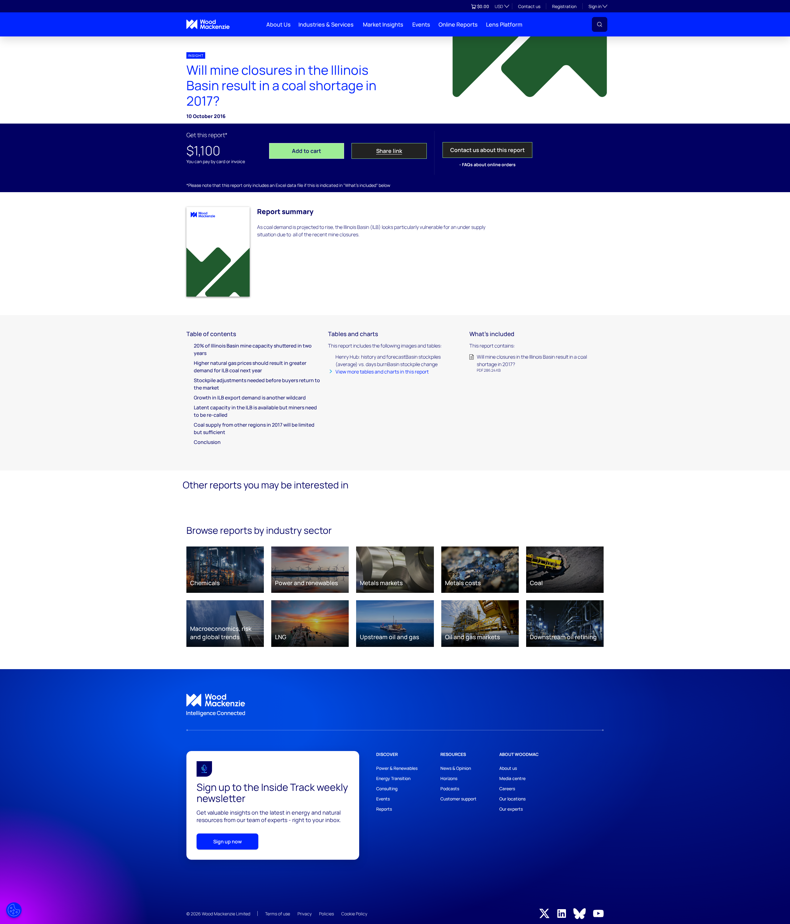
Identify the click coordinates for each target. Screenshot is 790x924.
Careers (507, 788)
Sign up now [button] (227, 841)
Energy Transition (393, 778)
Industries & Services (326, 24)
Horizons (448, 778)
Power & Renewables (397, 768)
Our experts (511, 809)
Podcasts (449, 788)
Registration (564, 6)
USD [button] (499, 6)
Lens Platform (504, 24)
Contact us (529, 6)
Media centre (512, 778)
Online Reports (458, 24)
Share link (389, 150)
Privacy (304, 914)
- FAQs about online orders (487, 164)
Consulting (386, 788)
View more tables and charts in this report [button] (382, 371)
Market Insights (383, 24)
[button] (599, 24)
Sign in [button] (597, 6)
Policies (326, 914)
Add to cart (306, 150)
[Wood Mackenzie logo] (208, 24)
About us (508, 768)
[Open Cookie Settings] (14, 910)
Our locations (512, 799)
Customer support (458, 799)
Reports (384, 809)
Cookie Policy (354, 914)
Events (421, 24)
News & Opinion (455, 768)
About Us (278, 24)
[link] (395, 705)
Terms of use (277, 914)
